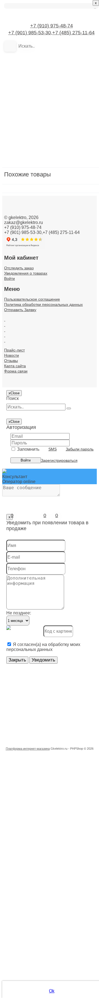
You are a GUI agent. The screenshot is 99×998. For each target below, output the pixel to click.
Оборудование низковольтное (46, 397)
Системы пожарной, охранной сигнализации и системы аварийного (46, 581)
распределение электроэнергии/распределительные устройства (46, 494)
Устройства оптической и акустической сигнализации (46, 678)
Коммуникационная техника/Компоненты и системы (46, 289)
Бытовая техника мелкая (41, 128)
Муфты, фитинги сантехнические (46, 376)
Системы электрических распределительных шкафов (46, 613)
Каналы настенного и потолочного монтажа (46, 268)
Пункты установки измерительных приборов (46, 451)
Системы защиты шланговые (46, 559)
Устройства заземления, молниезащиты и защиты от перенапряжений (46, 667)
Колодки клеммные (36, 279)
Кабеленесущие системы (42, 246)
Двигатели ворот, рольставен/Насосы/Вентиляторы (46, 181)
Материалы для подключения (46, 365)
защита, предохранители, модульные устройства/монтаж (46, 192)
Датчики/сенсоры (34, 171)
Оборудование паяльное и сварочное (46, 408)
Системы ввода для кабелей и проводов (46, 548)
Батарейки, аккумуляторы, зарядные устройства (46, 117)
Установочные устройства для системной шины (46, 645)
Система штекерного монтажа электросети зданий (46, 527)
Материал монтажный (39, 354)
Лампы (23, 332)
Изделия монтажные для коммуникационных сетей (46, 214)
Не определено (32, 386)
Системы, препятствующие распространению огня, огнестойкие (46, 624)
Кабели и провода (34, 257)
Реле (21, 505)
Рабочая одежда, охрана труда (46, 462)
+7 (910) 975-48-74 (51, 25)
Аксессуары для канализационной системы (46, 63)
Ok (51, 991)
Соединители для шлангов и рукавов (46, 634)
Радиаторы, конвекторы (40, 473)
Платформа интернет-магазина (28, 748)
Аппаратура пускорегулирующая (46, 95)
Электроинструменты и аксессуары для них (46, 721)
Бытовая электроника (38, 138)
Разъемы (25, 483)
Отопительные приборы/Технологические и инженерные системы (46, 430)
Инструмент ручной (36, 225)
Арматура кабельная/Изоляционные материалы (46, 106)
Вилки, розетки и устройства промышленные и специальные (46, 149)
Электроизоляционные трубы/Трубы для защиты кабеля (46, 710)
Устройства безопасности (42, 656)
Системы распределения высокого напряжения (46, 591)
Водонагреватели (34, 160)
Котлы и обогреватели (39, 322)
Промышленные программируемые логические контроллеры (46, 440)
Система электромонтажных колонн (46, 537)
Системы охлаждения (38, 570)
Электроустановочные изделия (46, 731)
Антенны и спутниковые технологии (46, 84)
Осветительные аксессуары (44, 419)
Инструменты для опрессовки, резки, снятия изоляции (46, 235)
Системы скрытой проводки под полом (46, 602)
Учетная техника (33, 688)
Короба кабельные (35, 311)
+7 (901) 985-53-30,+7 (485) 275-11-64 (51, 32)
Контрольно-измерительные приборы (46, 300)
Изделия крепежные (37, 203)
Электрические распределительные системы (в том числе (46, 699)
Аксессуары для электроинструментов (46, 74)
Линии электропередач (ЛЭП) (46, 343)
